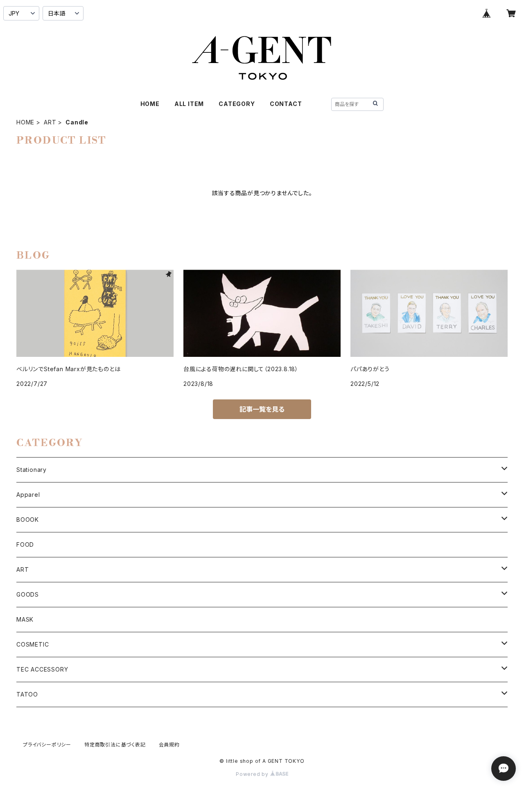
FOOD (25, 544)
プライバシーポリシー (47, 745)
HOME (150, 103)
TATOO (27, 694)
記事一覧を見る (262, 409)
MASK (25, 619)
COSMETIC (32, 644)
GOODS (27, 594)
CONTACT (286, 103)
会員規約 (169, 745)
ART (50, 122)
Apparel (28, 494)
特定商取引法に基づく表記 (115, 745)
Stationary (31, 469)
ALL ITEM (189, 103)
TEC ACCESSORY (42, 669)
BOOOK (27, 519)
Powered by (253, 774)
